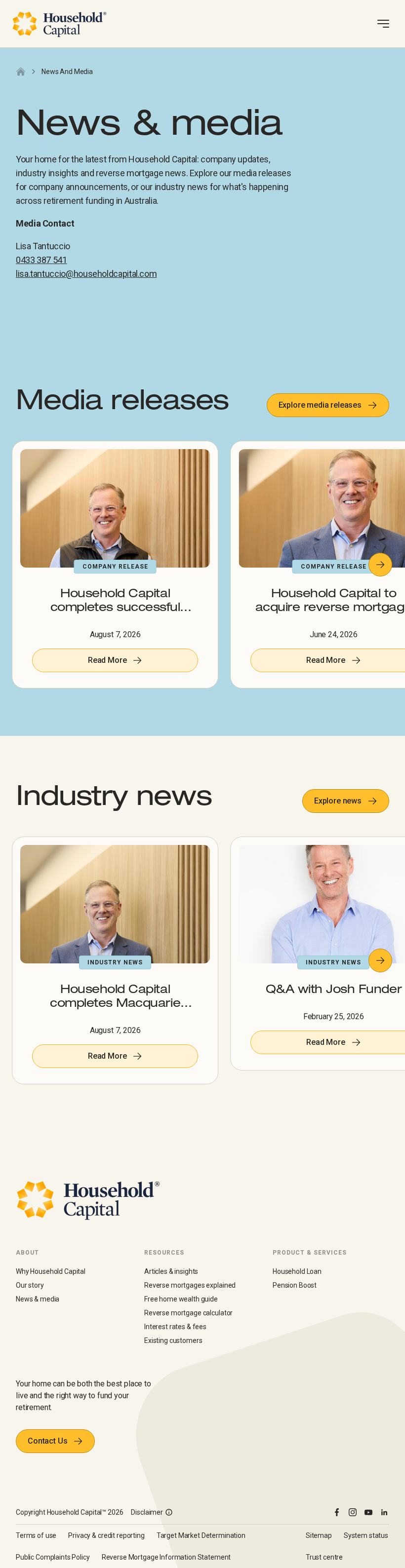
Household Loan (297, 1271)
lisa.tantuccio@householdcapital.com (86, 273)
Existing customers (173, 1340)
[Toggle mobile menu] (383, 24)
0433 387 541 (41, 260)
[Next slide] (380, 564)
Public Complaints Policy (53, 1557)
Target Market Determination (201, 1535)
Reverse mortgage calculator (188, 1313)
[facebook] (337, 1512)
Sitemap (319, 1535)
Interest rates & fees (175, 1327)
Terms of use (36, 1535)
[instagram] (353, 1512)
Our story (30, 1285)
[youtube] (368, 1512)
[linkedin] (384, 1512)
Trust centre (324, 1557)
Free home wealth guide (181, 1299)
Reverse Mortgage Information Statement (166, 1557)
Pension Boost (295, 1285)
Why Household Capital (50, 1271)
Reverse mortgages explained (190, 1285)
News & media (37, 1299)
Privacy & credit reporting (106, 1535)
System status (366, 1535)
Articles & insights (171, 1271)
